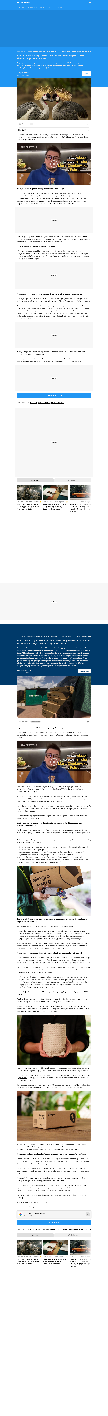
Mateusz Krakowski (33, 502)
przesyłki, (85, 1230)
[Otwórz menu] (89, 2)
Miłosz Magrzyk (85, 502)
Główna (21, 7)
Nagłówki (22, 130)
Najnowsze (32, 7)
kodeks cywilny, (44, 403)
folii (59, 1168)
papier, (66, 1230)
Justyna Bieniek (23, 73)
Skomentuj (27, 124)
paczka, (60, 1230)
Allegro (28, 833)
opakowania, (51, 1230)
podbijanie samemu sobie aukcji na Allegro (48, 301)
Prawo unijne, (75, 1230)
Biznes (51, 7)
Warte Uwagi (73, 480)
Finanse (60, 7)
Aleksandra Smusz (24, 670)
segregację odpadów (43, 939)
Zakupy (86, 73)
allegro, (33, 403)
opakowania (22, 1078)
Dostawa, (41, 1230)
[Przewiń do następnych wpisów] (88, 496)
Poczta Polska (57, 403)
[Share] (88, 124)
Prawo (42, 7)
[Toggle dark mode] (85, 2)
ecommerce (84, 671)
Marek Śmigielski (59, 502)
